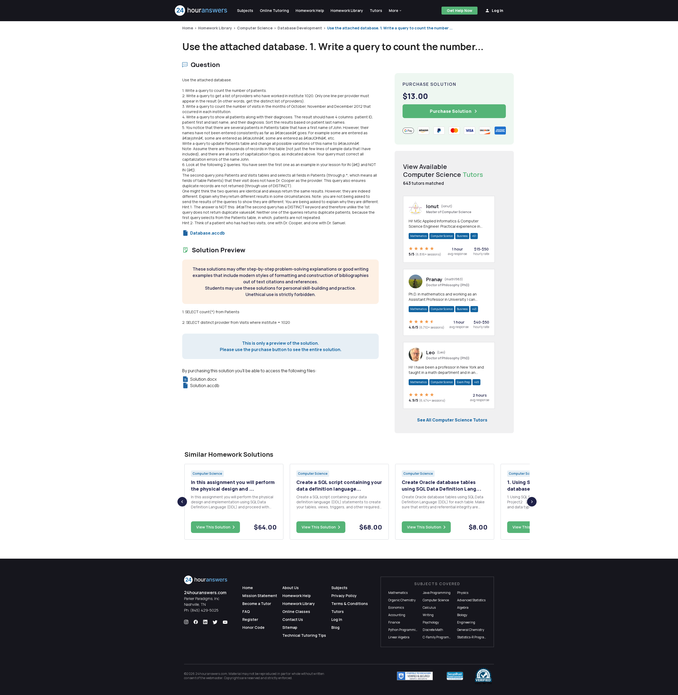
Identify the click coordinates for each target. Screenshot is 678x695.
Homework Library (215, 27)
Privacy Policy (344, 595)
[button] (395, 10)
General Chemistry (470, 629)
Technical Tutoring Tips (304, 635)
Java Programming (436, 592)
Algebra (463, 607)
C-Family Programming (440, 637)
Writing (428, 615)
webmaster (214, 678)
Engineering (466, 622)
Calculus (429, 607)
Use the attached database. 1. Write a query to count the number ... (390, 27)
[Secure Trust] (455, 676)
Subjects (339, 587)
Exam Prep (463, 382)
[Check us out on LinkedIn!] (205, 622)
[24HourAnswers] (201, 10)
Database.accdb (207, 233)
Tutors (337, 611)
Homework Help (296, 595)
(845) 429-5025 (204, 610)
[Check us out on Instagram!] (186, 622)
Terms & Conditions (349, 603)
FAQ (246, 611)
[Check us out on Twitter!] (215, 622)
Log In (336, 619)
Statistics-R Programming (476, 637)
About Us (290, 587)
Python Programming (404, 629)
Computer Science (255, 27)
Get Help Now (459, 10)
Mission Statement (259, 595)
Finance (394, 622)
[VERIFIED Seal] (483, 676)
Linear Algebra (398, 637)
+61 (474, 236)
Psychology (431, 622)
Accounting (396, 615)
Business (462, 236)
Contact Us (292, 619)
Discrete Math (433, 629)
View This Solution (213, 527)
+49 (476, 382)
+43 (474, 309)
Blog (335, 627)
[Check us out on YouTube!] (225, 622)
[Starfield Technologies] (415, 676)
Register (250, 619)
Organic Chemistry (402, 600)
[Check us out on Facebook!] (196, 622)
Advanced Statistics (471, 600)
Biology (462, 615)
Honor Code (253, 627)
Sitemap (289, 627)
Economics (396, 607)
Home (187, 27)
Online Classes (296, 611)
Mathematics (418, 236)
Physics (462, 592)
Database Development (300, 27)
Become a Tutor (256, 603)
